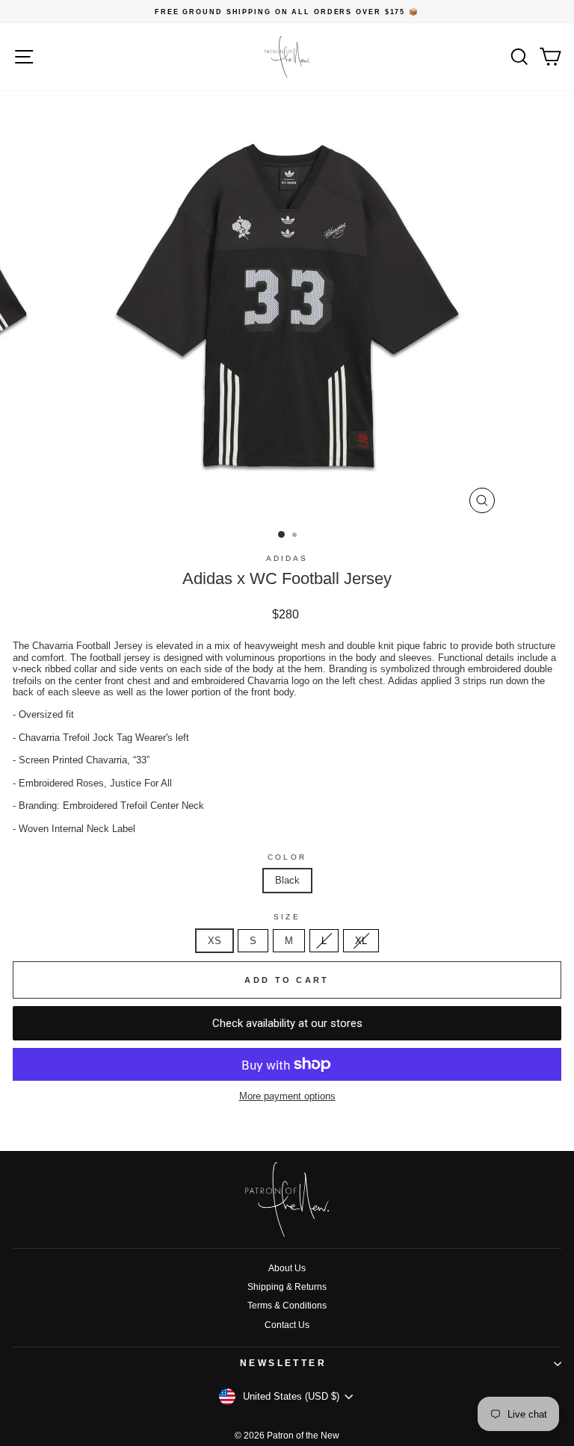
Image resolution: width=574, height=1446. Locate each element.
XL (361, 940)
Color (287, 857)
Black (287, 880)
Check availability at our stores (287, 1023)
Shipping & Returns (287, 1287)
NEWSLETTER (283, 1363)
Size (287, 917)
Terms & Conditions (287, 1305)
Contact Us (287, 1325)
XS (214, 940)
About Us (287, 1268)
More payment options (287, 1096)
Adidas (287, 558)
